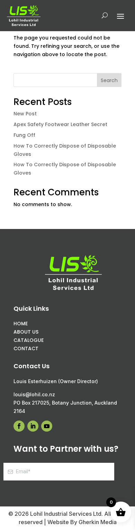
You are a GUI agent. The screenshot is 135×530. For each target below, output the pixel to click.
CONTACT (26, 348)
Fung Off (24, 135)
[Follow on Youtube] (46, 426)
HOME (21, 323)
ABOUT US (26, 331)
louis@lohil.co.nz (34, 394)
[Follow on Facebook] (19, 426)
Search (109, 80)
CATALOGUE (29, 340)
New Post (25, 113)
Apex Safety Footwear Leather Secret (60, 124)
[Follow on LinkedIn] (32, 426)
